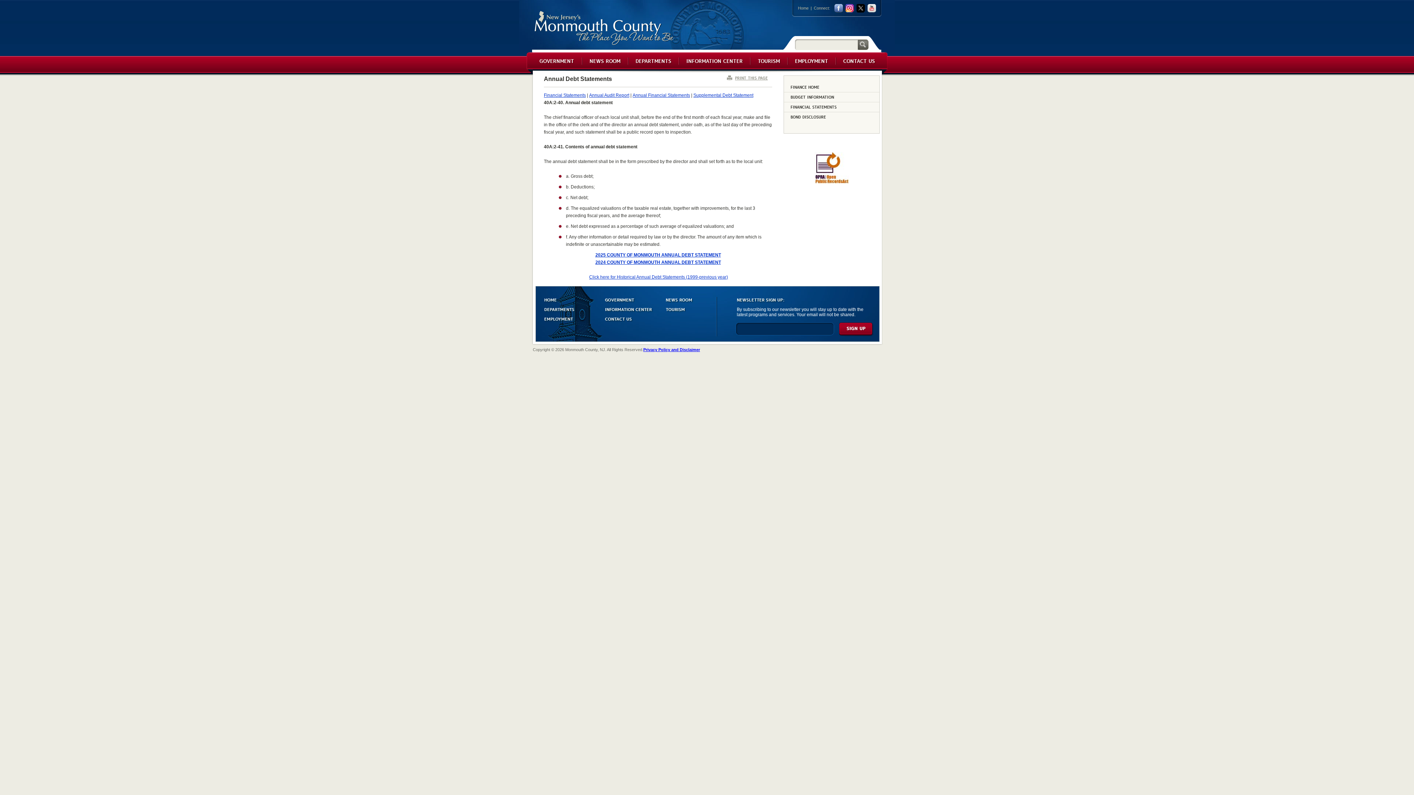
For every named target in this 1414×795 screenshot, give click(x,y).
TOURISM (675, 309)
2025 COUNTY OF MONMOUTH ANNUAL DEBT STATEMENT (658, 255)
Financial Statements (565, 95)
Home (803, 8)
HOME (550, 299)
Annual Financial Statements (661, 95)
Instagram (849, 8)
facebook (838, 8)
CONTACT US (618, 318)
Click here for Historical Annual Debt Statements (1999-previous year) (658, 277)
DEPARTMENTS (559, 309)
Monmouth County (604, 28)
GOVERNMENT (619, 299)
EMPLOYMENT (558, 318)
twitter (861, 8)
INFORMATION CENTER (628, 309)
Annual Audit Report (609, 95)
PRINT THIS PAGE (751, 77)
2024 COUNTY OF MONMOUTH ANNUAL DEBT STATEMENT (658, 262)
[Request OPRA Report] (832, 182)
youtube (872, 8)
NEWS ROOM (679, 299)
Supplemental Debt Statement (723, 95)
